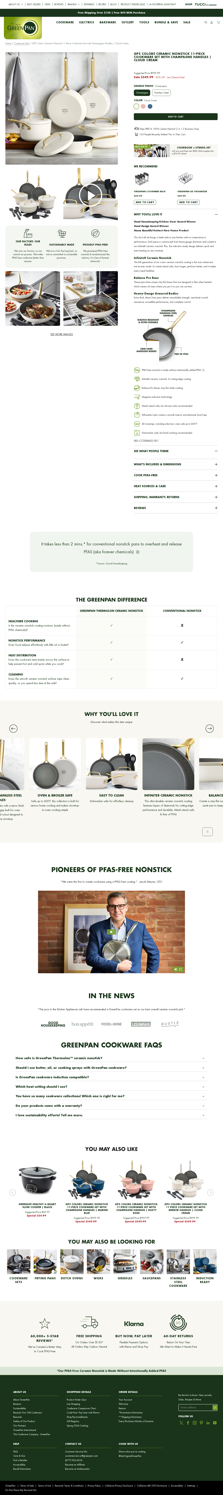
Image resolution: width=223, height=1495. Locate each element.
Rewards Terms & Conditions (69, 1485)
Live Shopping (73, 1404)
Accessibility (19, 1465)
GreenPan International (24, 1430)
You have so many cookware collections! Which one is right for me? (70, 1096)
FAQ (15, 1451)
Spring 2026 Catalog (77, 1426)
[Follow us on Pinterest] (201, 1423)
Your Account (125, 1400)
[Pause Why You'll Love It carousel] (207, 832)
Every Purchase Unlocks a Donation (136, 1421)
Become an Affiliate (75, 1465)
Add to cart (175, 116)
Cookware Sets (21, 43)
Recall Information (22, 1469)
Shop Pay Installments (77, 1417)
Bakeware (108, 22)
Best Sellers (34, 4)
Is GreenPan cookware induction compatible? (52, 1077)
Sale (186, 22)
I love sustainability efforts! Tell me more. (49, 1115)
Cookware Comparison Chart (81, 1408)
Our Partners (19, 1426)
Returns (122, 1408)
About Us (14, 4)
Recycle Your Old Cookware (27, 1412)
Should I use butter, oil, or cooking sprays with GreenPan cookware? (71, 1068)
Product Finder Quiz (133, 4)
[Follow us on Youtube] (215, 1423)
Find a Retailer (20, 1460)
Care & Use (19, 1456)
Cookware (65, 22)
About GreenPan (21, 1400)
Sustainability (19, 1408)
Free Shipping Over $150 (94, 12)
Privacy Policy (94, 1485)
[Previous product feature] (13, 728)
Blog (114, 4)
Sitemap (191, 1485)
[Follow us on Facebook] (188, 1423)
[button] (176, 214)
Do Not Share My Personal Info (20, 1490)
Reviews (59, 4)
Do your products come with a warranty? (49, 1106)
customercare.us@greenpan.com (81, 1456)
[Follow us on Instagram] (195, 1423)
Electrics (86, 22)
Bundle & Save (166, 22)
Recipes (102, 4)
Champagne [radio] (142, 92)
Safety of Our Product (24, 1421)
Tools (144, 22)
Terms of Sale (27, 1485)
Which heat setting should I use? (41, 1087)
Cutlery (127, 22)
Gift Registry (73, 1421)
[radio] (136, 107)
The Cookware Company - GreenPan (31, 1434)
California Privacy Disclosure (119, 1485)
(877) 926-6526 (73, 1460)
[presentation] (136, 106)
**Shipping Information (130, 1417)
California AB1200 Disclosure (152, 1485)
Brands (72, 4)
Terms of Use (44, 1485)
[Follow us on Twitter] (181, 1423)
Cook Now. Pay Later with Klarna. (83, 1412)
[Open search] (206, 22)
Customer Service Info (76, 1451)
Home (8, 43)
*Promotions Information (131, 1412)
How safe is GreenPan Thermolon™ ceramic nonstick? (59, 1058)
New (47, 4)
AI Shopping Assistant (162, 4)
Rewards (89, 4)
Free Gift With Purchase (129, 12)
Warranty (123, 1404)
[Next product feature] (210, 728)
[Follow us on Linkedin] (208, 1423)
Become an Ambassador (77, 1469)
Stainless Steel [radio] (161, 92)
